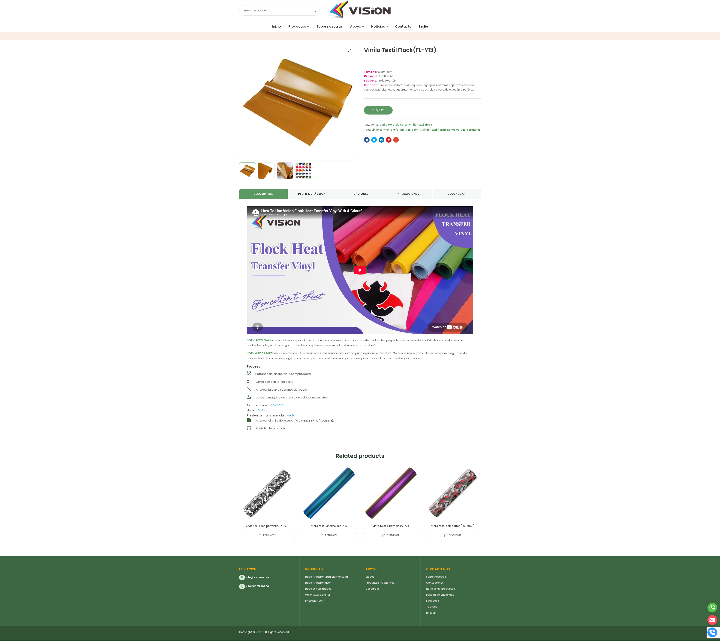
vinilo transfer (470, 130)
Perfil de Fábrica (312, 194)
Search (314, 10)
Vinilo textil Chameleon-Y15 (329, 526)
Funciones (360, 194)
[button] (349, 50)
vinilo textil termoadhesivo (441, 130)
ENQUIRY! (378, 110)
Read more (269, 535)
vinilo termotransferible (388, 130)
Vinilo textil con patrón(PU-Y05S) (267, 526)
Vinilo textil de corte (394, 125)
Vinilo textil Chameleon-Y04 (391, 526)
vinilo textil (413, 130)
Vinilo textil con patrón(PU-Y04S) (453, 526)
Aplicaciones (408, 194)
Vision (259, 632)
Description (263, 194)
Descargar (457, 194)
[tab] (263, 194)
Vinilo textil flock (420, 125)
